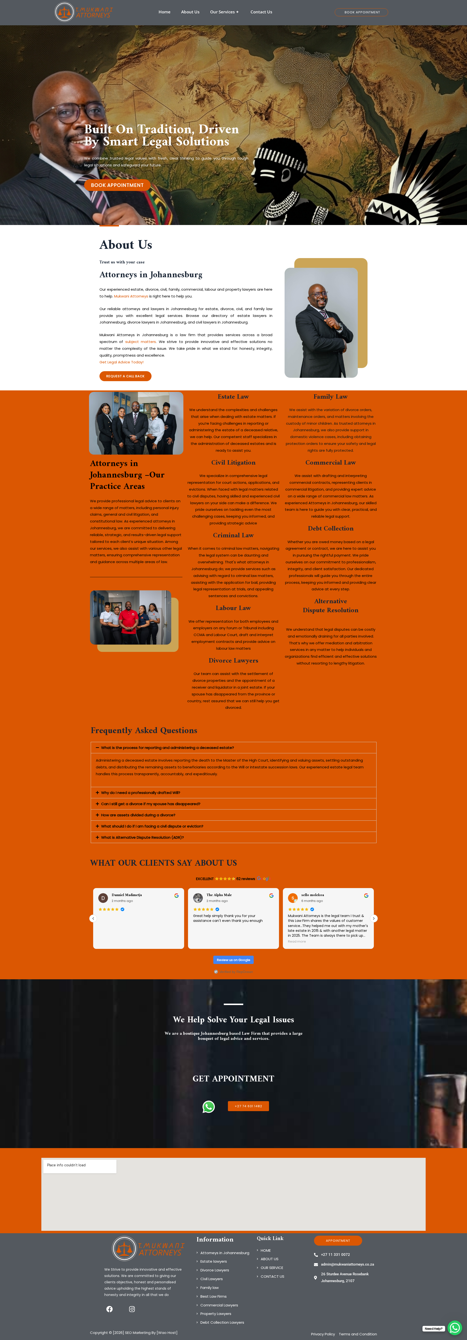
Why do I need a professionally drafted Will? (140, 792)
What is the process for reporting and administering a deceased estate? (167, 747)
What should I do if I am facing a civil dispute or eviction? (152, 826)
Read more (202, 941)
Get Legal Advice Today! (121, 362)
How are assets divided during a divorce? (138, 815)
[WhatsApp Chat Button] (455, 1328)
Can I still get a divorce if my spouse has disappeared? (150, 803)
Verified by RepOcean (236, 972)
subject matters (140, 341)
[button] (233, 747)
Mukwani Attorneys (131, 296)
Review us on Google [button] (233, 960)
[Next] (374, 918)
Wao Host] (168, 1332)
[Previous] (93, 918)
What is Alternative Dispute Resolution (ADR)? (142, 837)
